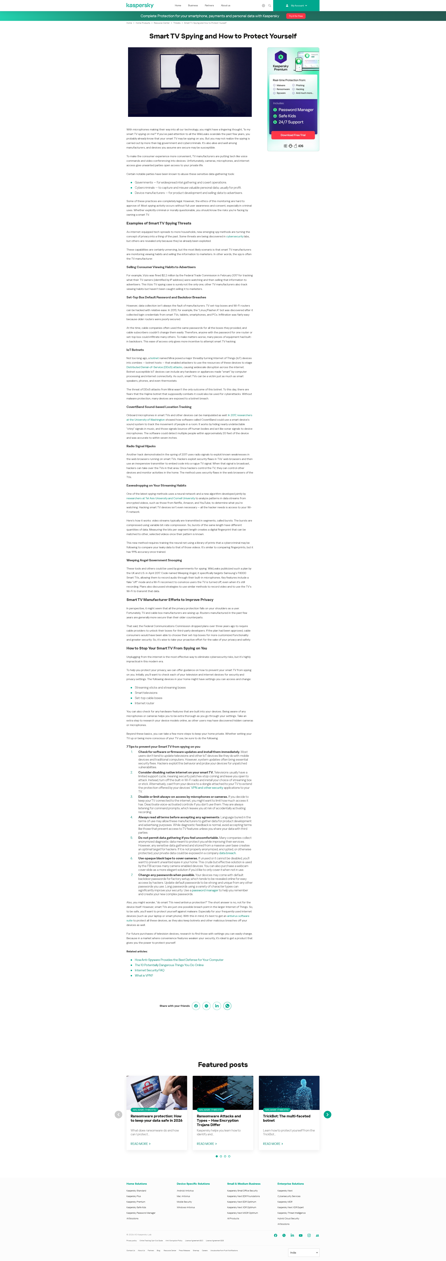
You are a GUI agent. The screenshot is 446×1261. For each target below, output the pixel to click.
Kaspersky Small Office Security (242, 1190)
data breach (227, 853)
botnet (154, 358)
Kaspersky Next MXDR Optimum (242, 1213)
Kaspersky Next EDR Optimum (241, 1201)
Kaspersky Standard (136, 1190)
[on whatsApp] (227, 1006)
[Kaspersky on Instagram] (309, 1235)
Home (178, 5)
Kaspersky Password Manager (140, 1213)
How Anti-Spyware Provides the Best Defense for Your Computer (179, 960)
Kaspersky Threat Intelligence (292, 1213)
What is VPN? (144, 975)
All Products (233, 1218)
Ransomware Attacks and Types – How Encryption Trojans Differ (219, 1120)
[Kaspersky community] (317, 1235)
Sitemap (196, 1250)
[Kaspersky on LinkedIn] (292, 1235)
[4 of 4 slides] (229, 1156)
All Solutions (132, 1218)
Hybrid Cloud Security (288, 1218)
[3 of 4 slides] (225, 1156)
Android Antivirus (185, 1190)
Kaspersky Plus (133, 1196)
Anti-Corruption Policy (174, 1241)
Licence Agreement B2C (194, 1241)
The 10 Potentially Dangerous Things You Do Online (169, 965)
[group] (157, 1113)
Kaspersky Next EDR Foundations (243, 1196)
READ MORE (139, 1144)
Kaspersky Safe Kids (136, 1207)
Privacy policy (131, 1241)
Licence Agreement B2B (215, 1241)
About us (225, 5)
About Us (141, 1250)
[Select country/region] (264, 5)
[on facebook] (196, 1006)
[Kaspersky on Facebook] (276, 1235)
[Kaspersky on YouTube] (301, 1235)
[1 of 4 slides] (217, 1156)
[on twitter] (206, 1006)
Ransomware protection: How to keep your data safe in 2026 (157, 1118)
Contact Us (130, 1250)
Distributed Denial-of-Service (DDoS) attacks (154, 367)
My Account (297, 5)
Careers (205, 1250)
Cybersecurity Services (289, 1196)
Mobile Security (184, 1201)
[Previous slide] (118, 1114)
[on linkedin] (217, 1006)
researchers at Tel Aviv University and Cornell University (160, 498)
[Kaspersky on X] (284, 1235)
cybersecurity (234, 236)
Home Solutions (136, 1183)
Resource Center (170, 1250)
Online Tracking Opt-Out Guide (151, 1241)
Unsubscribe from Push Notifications (224, 1250)
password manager (205, 890)
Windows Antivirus (186, 1207)
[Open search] (270, 5)
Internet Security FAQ (149, 970)
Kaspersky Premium (135, 1201)
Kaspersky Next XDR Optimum (241, 1207)
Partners (209, 5)
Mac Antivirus (183, 1196)
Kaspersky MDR (285, 1201)
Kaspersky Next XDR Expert (291, 1207)
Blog (158, 1250)
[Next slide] (327, 1114)
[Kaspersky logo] (140, 5)
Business (193, 5)
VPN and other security (207, 787)
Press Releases (184, 1250)
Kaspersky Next (285, 1190)
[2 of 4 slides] (221, 1156)
